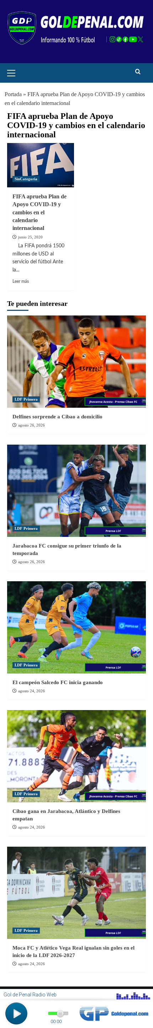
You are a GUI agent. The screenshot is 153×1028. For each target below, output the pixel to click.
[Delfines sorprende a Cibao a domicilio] (76, 361)
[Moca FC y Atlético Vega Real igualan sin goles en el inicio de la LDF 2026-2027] (76, 893)
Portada (13, 94)
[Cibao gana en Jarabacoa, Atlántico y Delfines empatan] (76, 756)
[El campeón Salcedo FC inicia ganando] (76, 627)
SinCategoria (26, 179)
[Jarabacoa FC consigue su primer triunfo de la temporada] (76, 491)
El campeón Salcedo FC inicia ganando (57, 682)
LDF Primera (26, 399)
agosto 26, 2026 (31, 425)
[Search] (137, 72)
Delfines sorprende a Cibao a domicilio (57, 416)
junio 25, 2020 (30, 237)
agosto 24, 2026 (31, 691)
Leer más (20, 281)
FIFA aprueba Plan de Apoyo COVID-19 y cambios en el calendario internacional (39, 212)
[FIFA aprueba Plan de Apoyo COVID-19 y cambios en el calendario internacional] (40, 165)
